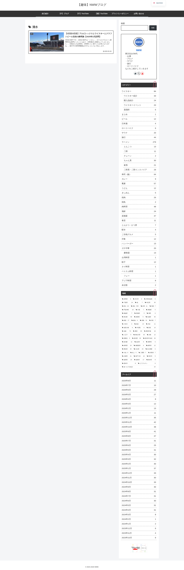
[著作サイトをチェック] (135, 73)
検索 (123, 23)
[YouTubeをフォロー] (142, 73)
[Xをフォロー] (138, 73)
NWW (139, 50)
